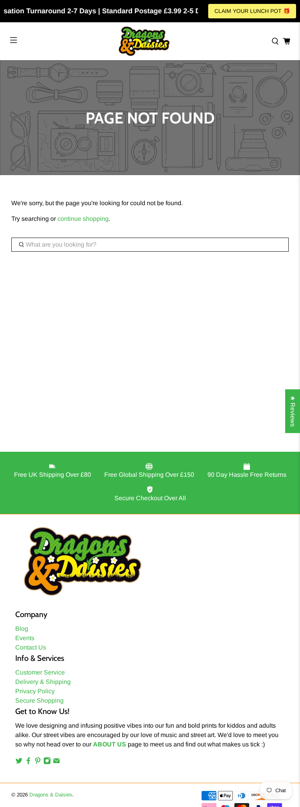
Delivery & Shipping (43, 681)
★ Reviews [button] (292, 411)
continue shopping (83, 218)
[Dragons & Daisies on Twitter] (19, 762)
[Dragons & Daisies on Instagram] (47, 762)
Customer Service (40, 672)
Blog (21, 628)
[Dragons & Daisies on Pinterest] (37, 762)
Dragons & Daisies (50, 795)
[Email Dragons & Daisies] (56, 762)
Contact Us (30, 647)
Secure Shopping (39, 700)
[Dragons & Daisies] (144, 41)
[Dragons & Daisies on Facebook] (28, 762)
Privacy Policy (35, 691)
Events (24, 638)
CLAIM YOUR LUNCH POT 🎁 (252, 11)
